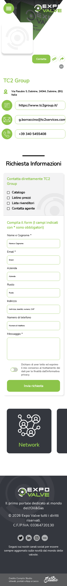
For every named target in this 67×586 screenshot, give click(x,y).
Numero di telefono (19, 317)
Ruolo (10, 285)
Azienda (12, 268)
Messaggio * (15, 334)
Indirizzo (12, 301)
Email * (11, 252)
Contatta (41, 59)
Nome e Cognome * (19, 235)
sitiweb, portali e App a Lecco (24, 581)
